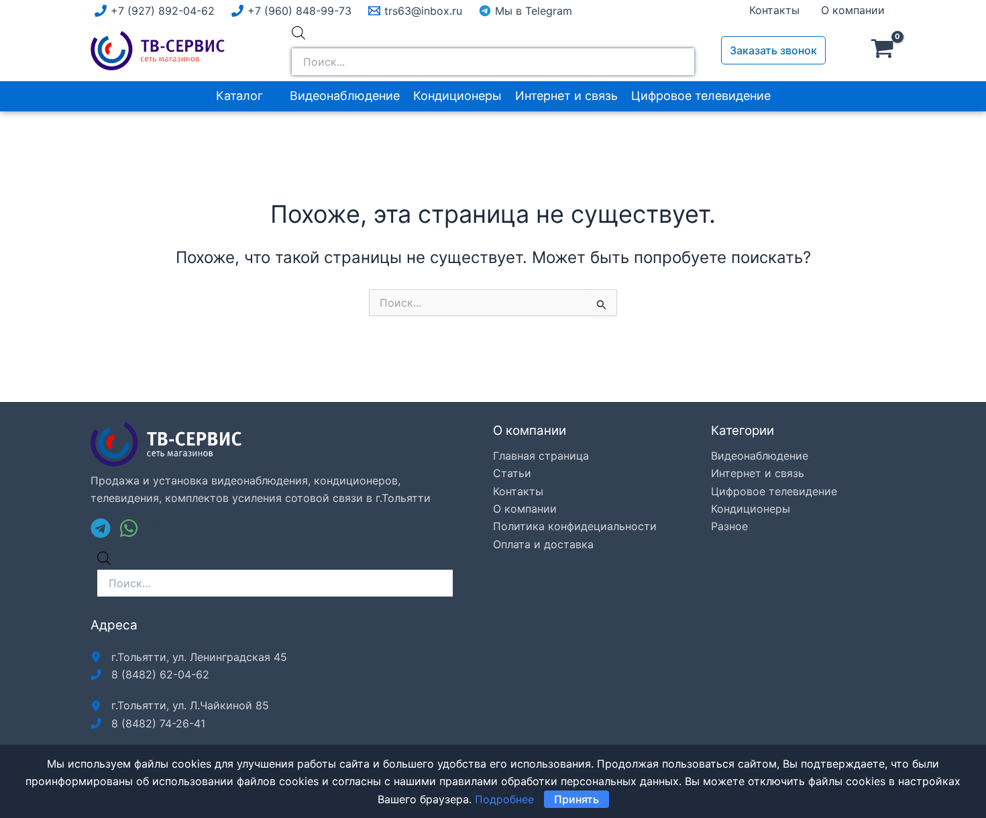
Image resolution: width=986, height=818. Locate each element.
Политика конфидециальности (575, 526)
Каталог (239, 96)
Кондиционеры (457, 96)
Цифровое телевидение (701, 96)
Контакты (774, 10)
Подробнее (504, 799)
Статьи (512, 473)
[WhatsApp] (129, 528)
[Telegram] (101, 528)
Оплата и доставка (543, 544)
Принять (576, 799)
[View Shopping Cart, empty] (882, 50)
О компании (853, 10)
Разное (729, 526)
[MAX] (157, 528)
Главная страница (541, 455)
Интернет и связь (566, 96)
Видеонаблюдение (345, 96)
